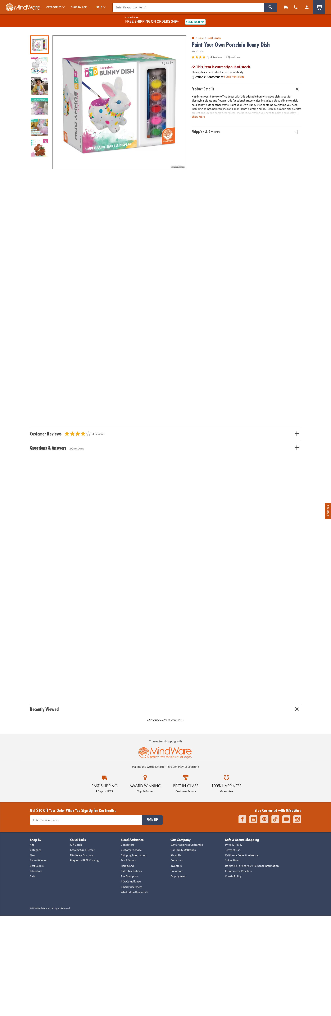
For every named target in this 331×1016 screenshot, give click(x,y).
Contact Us (127, 844)
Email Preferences (131, 887)
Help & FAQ (127, 866)
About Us (175, 855)
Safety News (232, 860)
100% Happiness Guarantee (186, 844)
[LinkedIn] (253, 819)
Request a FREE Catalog (84, 860)
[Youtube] (286, 819)
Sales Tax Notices (131, 871)
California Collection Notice (241, 855)
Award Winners (39, 860)
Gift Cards (76, 844)
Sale (32, 876)
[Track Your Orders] (286, 7)
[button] (119, 102)
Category (35, 850)
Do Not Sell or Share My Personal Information (252, 866)
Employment (178, 876)
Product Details (203, 89)
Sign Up (152, 820)
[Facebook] (242, 819)
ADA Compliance (131, 881)
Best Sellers (36, 866)
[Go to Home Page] (193, 38)
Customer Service (131, 850)
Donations (176, 860)
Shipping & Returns (206, 132)
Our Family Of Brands (183, 850)
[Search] (270, 7)
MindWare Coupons (81, 855)
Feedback (328, 511)
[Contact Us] (296, 7)
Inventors (176, 866)
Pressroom (176, 871)
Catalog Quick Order (82, 850)
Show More (198, 116)
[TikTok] (275, 819)
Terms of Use (232, 850)
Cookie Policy (233, 876)
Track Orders (128, 860)
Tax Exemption (129, 876)
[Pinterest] (264, 819)
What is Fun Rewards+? (134, 892)
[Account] (307, 7)
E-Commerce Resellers (238, 871)
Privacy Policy (233, 844)
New (32, 855)
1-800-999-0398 (234, 77)
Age (32, 844)
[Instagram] (297, 819)
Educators (36, 871)
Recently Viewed (44, 709)
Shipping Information (133, 855)
